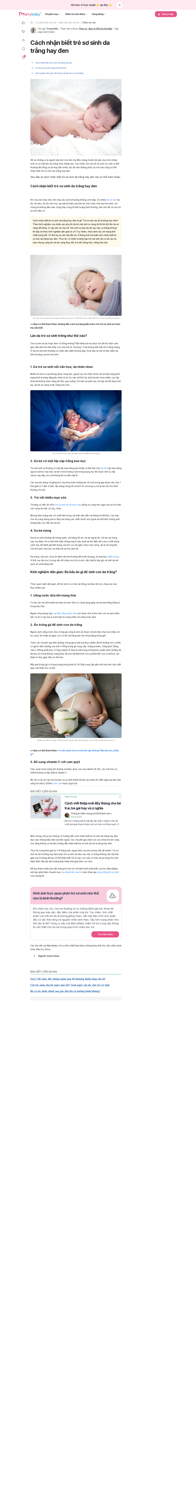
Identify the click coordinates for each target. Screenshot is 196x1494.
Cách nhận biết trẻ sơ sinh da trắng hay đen (53, 63)
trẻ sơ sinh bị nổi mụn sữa (68, 504)
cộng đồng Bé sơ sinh (108, 872)
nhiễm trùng (113, 556)
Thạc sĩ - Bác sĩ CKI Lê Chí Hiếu (95, 28)
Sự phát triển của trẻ (46, 22)
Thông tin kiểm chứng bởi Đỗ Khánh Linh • (91, 813)
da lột (103, 468)
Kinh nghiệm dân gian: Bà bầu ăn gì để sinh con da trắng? (59, 73)
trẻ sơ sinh (111, 199)
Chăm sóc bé (89, 22)
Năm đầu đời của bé (69, 22)
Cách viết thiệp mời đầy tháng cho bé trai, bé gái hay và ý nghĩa (93, 805)
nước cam (57, 783)
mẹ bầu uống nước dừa (65, 613)
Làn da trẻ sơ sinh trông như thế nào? (51, 68)
